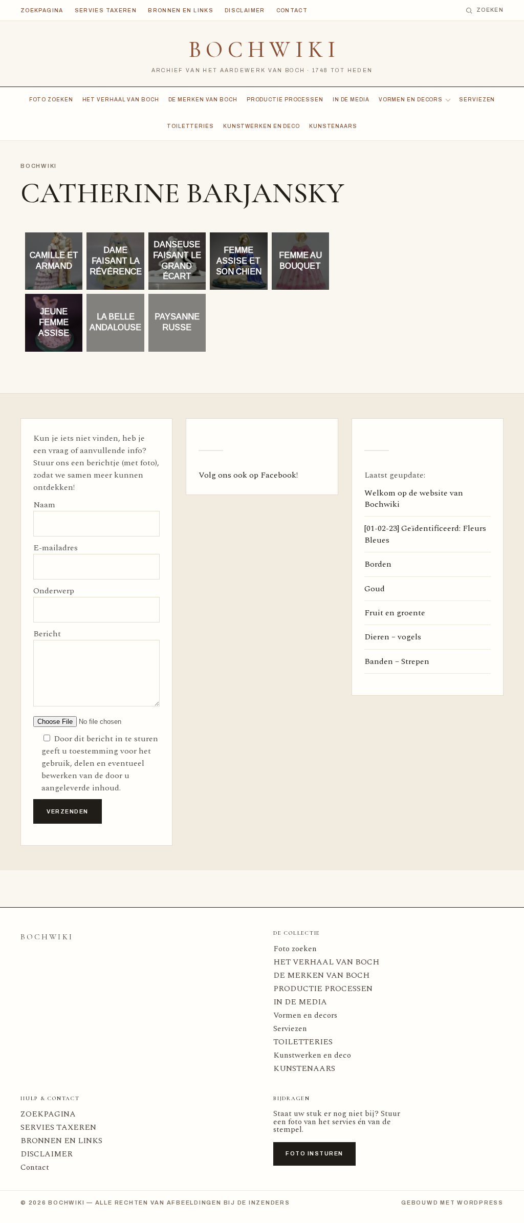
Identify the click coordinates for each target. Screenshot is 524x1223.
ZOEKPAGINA (41, 10)
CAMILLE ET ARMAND (54, 260)
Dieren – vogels (392, 637)
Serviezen (477, 99)
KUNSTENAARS (333, 126)
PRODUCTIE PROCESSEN (285, 99)
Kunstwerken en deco (261, 126)
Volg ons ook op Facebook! (248, 475)
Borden (377, 564)
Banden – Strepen (396, 661)
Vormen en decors (411, 99)
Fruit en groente (394, 613)
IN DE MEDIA (351, 99)
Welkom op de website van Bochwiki (413, 498)
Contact (292, 10)
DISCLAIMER (245, 10)
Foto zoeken (51, 99)
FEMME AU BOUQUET (300, 260)
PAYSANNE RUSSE (177, 322)
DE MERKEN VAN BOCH (202, 99)
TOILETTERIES (190, 126)
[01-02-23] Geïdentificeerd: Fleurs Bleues (425, 534)
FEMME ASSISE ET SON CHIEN (238, 261)
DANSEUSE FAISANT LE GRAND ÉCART (177, 260)
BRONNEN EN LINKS (180, 10)
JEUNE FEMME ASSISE (53, 322)
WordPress (480, 1202)
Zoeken (490, 10)
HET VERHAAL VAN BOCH (120, 99)
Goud (374, 589)
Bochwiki (264, 49)
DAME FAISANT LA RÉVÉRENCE (115, 261)
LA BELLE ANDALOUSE (115, 322)
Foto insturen (314, 1153)
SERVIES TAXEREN (106, 10)
